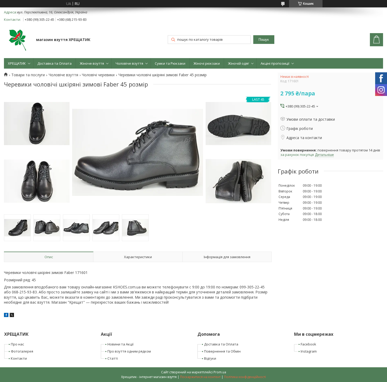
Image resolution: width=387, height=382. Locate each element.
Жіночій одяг (238, 63)
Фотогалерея (22, 351)
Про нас (17, 344)
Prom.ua (220, 372)
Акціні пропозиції (275, 63)
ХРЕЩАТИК (17, 63)
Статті (112, 358)
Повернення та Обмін (222, 351)
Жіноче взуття (92, 63)
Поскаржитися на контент (200, 377)
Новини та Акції (120, 344)
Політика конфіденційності (245, 377)
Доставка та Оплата (54, 63)
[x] (12, 315)
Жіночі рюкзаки (207, 63)
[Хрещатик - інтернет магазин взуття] (17, 40)
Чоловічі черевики (98, 75)
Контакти (19, 358)
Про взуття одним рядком (129, 351)
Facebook (308, 344)
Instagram (309, 351)
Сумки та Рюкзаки (170, 63)
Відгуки (210, 358)
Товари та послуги (28, 75)
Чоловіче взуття (129, 63)
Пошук (264, 40)
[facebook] (6, 315)
